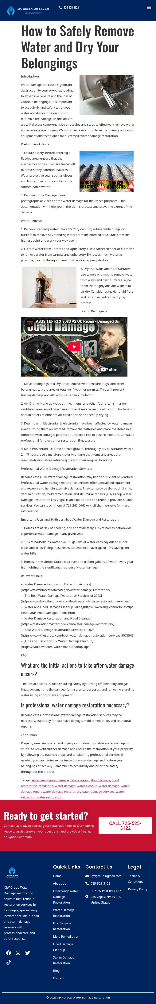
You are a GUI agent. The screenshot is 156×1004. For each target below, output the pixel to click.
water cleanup (87, 786)
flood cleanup (80, 780)
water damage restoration (61, 791)
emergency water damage (50, 780)
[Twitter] (27, 953)
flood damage (100, 780)
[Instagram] (18, 953)
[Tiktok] (8, 962)
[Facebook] (8, 953)
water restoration (49, 797)
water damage (109, 786)
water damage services (98, 791)
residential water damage (57, 786)
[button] (149, 7)
